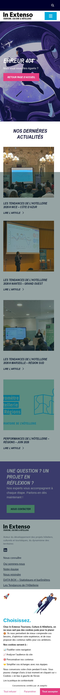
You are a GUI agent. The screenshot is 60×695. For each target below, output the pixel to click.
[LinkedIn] (5, 550)
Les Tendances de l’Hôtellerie (20, 585)
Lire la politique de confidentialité (18, 680)
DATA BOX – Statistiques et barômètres (26, 580)
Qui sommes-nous (14, 564)
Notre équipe (11, 569)
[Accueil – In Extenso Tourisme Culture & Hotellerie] (18, 16)
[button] (53, 5)
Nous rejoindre (12, 574)
